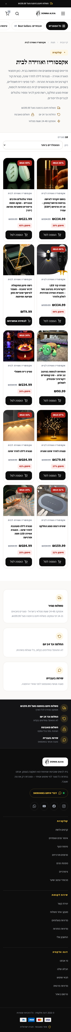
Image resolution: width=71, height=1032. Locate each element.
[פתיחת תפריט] (64, 13)
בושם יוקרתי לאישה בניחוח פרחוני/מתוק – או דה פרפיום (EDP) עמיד (54, 204)
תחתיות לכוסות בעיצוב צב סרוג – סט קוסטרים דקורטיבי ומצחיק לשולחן (53, 377)
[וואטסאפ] (34, 806)
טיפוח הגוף (62, 846)
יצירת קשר (63, 903)
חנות (53, 42)
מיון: (66, 145)
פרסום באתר (61, 994)
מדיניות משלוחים (60, 920)
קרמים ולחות (61, 829)
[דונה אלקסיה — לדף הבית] (46, 13)
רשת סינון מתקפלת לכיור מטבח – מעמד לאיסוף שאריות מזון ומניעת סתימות (21, 291)
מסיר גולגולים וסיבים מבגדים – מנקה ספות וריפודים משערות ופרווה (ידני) (19, 204)
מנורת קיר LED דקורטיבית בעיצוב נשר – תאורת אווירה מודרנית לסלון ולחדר (53, 291)
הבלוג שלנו (62, 969)
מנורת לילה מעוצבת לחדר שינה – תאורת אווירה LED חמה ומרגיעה (21, 531)
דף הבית (64, 42)
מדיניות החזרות (60, 928)
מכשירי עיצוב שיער (59, 880)
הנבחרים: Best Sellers (28, 26)
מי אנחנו (64, 960)
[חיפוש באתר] (17, 13)
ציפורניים (63, 871)
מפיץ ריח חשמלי (23, 371)
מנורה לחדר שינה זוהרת (53, 451)
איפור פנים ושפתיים (58, 838)
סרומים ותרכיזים (60, 855)
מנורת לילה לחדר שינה (20, 451)
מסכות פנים (62, 863)
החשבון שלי (62, 937)
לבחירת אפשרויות (16, 321)
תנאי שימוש (62, 977)
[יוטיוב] (44, 806)
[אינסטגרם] (64, 806)
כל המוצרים (55, 26)
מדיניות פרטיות (60, 985)
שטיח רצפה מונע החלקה (52, 526)
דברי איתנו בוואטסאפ (45, 793)
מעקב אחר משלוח (59, 912)
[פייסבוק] (54, 806)
